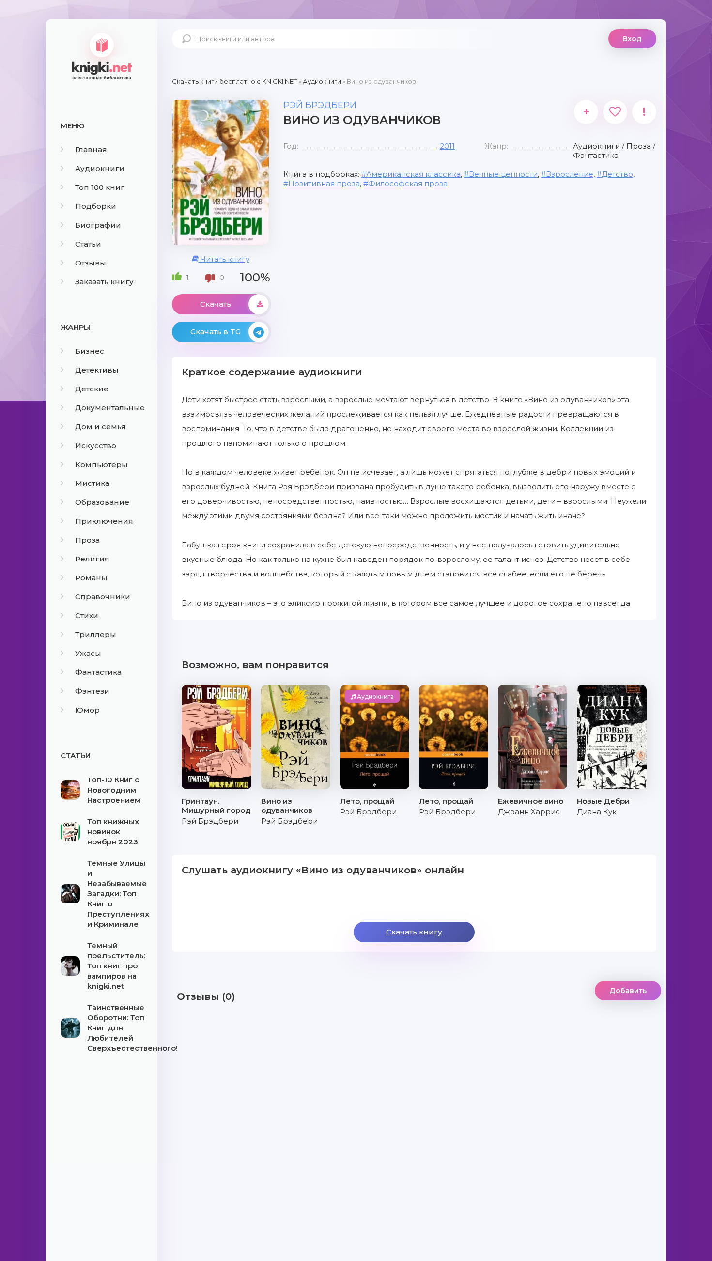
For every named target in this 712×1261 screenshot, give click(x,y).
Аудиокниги (99, 168)
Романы (91, 577)
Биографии (98, 225)
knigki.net (101, 56)
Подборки (95, 206)
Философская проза (408, 183)
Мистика (92, 483)
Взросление (569, 174)
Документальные (110, 407)
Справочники (102, 596)
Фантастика (98, 672)
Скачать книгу (414, 931)
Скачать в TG (215, 331)
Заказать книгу (104, 281)
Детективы (97, 369)
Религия (92, 558)
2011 (447, 146)
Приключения (104, 521)
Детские (91, 388)
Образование (102, 502)
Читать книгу (224, 259)
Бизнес (89, 351)
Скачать (215, 304)
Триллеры (95, 634)
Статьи (88, 244)
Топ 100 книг (99, 187)
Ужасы (88, 653)
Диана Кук (597, 811)
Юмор (87, 710)
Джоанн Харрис (529, 811)
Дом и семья (100, 426)
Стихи (86, 615)
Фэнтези (92, 691)
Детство (617, 174)
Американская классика (413, 174)
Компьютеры (101, 464)
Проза (87, 540)
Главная (91, 149)
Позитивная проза (324, 183)
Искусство (95, 445)
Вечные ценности (503, 174)
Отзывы (90, 262)
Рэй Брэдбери (319, 105)
